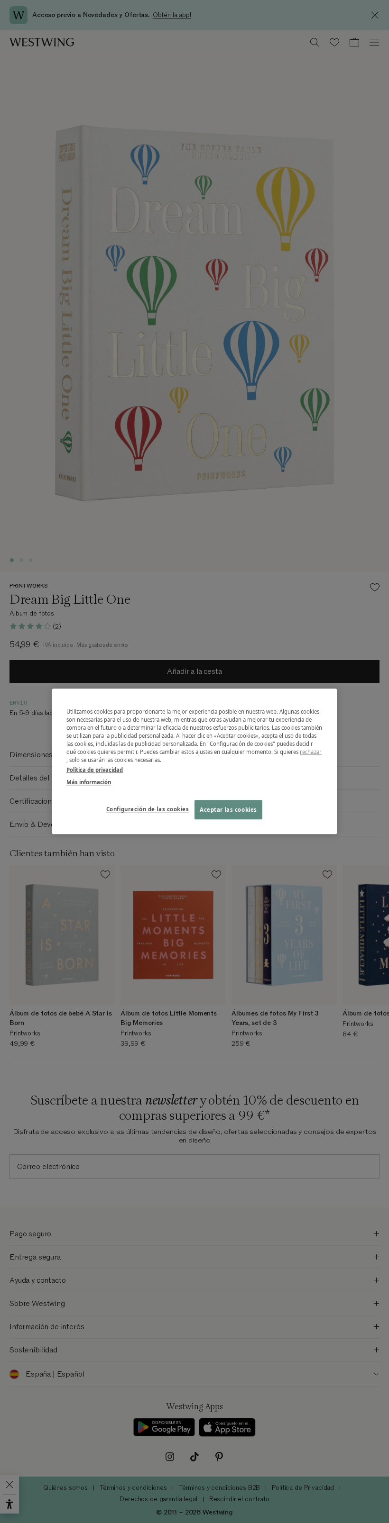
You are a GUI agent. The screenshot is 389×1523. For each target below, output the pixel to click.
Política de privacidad (94, 770)
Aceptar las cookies (228, 809)
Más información (88, 782)
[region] (194, 761)
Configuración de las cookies (147, 809)
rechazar (311, 752)
